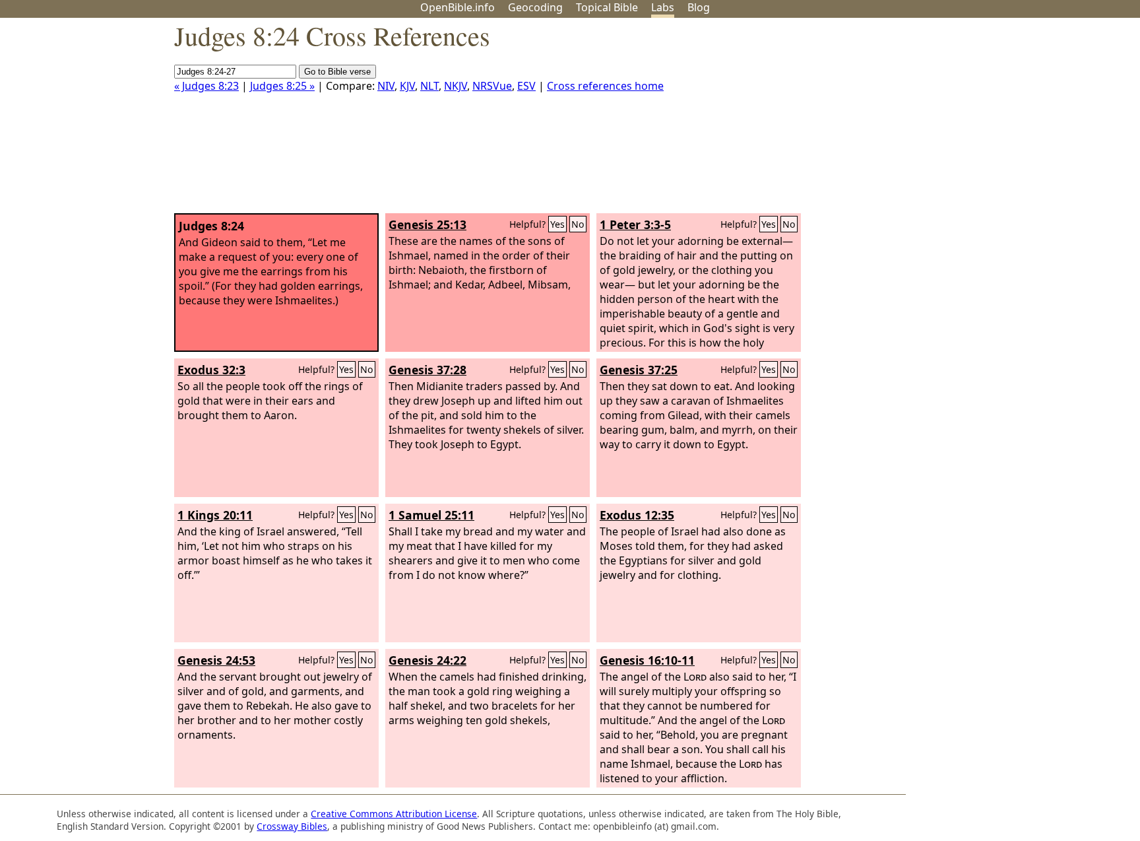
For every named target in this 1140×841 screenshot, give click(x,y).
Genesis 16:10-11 (647, 660)
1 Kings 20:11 (215, 515)
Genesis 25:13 (427, 224)
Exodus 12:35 (637, 515)
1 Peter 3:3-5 (635, 224)
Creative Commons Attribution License (394, 813)
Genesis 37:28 (427, 370)
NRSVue (492, 86)
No (578, 224)
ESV (526, 86)
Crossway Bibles (292, 826)
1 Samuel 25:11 (431, 515)
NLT (429, 86)
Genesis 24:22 (427, 660)
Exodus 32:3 (211, 370)
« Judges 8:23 (206, 86)
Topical (607, 7)
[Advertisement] (1007, 120)
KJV (407, 86)
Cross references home (605, 86)
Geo (535, 7)
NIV (386, 86)
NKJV (455, 86)
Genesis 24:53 (216, 660)
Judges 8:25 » (282, 86)
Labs (662, 7)
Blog (698, 7)
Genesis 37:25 (639, 370)
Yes (557, 224)
